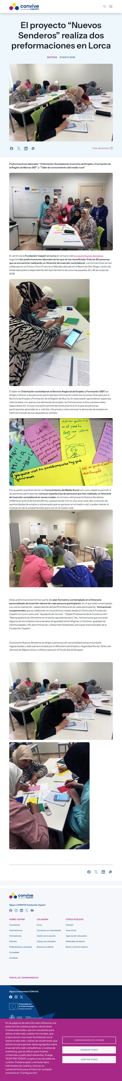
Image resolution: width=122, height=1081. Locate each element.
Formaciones (15, 936)
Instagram (16, 910)
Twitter (26, 910)
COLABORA (42, 919)
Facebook (10, 910)
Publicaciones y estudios (20, 947)
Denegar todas (89, 1050)
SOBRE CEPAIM (17, 919)
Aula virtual (71, 930)
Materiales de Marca (75, 941)
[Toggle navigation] (111, 6)
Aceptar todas (89, 1059)
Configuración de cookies (89, 1040)
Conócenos (14, 925)
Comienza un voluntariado (49, 930)
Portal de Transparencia (24, 977)
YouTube (32, 910)
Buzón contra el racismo (77, 947)
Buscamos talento (45, 947)
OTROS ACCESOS (74, 919)
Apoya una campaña (46, 941)
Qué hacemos (15, 930)
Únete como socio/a (46, 936)
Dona (39, 925)
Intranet (69, 925)
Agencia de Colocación (76, 936)
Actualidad (14, 952)
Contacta (13, 958)
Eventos (13, 941)
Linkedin (21, 910)
